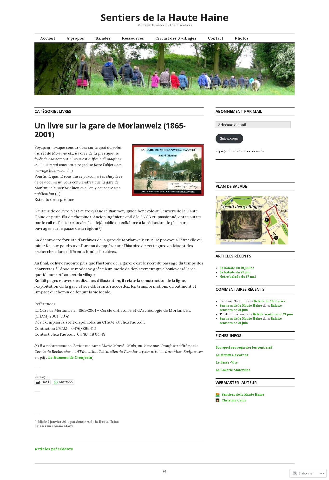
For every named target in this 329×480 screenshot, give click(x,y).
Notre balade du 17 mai (237, 277)
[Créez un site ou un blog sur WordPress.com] (164, 472)
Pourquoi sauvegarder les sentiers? (244, 347)
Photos (242, 38)
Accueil (47, 38)
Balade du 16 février (270, 301)
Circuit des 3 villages (175, 38)
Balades (102, 38)
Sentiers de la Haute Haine (165, 17)
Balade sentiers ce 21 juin (273, 314)
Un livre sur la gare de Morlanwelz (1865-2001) (110, 129)
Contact (215, 38)
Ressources (133, 38)
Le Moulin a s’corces (232, 355)
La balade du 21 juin (234, 272)
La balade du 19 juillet (236, 268)
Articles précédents (53, 448)
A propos (75, 38)
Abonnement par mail (239, 111)
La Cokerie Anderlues (233, 370)
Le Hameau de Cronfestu (70, 357)
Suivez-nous (229, 138)
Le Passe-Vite (227, 362)
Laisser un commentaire (54, 426)
